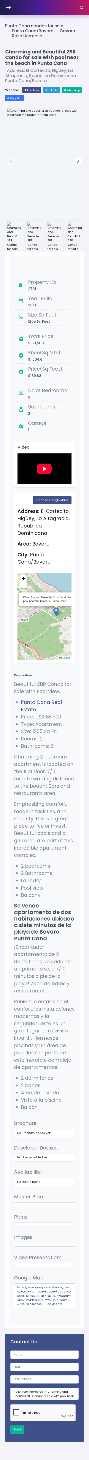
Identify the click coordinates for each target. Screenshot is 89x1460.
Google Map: (29, 1277)
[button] (78, 161)
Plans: (21, 1216)
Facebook (33, 90)
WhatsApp (73, 90)
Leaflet (66, 657)
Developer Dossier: (36, 1147)
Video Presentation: (37, 1257)
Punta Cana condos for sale (34, 26)
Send (17, 1429)
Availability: (28, 1172)
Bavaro (67, 31)
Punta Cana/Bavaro (33, 31)
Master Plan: (29, 1196)
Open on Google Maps (52, 500)
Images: (23, 1237)
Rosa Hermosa (27, 36)
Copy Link (16, 98)
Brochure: (26, 1123)
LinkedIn (52, 90)
